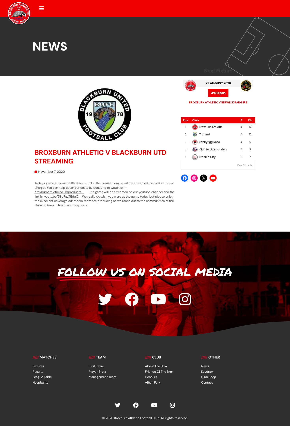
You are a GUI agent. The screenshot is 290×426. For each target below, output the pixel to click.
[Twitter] (105, 299)
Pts (250, 120)
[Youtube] (158, 299)
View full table (244, 165)
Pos (185, 120)
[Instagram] (194, 178)
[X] (203, 178)
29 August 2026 (218, 83)
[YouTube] (213, 178)
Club (195, 120)
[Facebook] (184, 178)
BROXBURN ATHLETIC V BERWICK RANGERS (218, 102)
